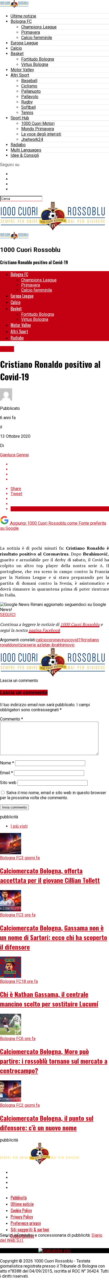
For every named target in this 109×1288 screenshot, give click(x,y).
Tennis (27, 112)
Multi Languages (26, 150)
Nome (7, 762)
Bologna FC (21, 21)
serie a (32, 644)
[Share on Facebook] (60, 464)
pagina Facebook (44, 630)
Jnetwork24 (32, 139)
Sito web (8, 782)
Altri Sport (20, 75)
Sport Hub (20, 117)
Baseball (29, 80)
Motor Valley (22, 69)
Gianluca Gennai (14, 454)
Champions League (39, 27)
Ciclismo (29, 86)
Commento (11, 719)
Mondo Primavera (37, 128)
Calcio (16, 48)
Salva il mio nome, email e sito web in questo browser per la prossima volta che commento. (53, 795)
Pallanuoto (31, 91)
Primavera (30, 32)
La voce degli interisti (41, 134)
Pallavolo (29, 96)
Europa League (24, 42)
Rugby (27, 101)
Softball (28, 107)
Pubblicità (19, 1197)
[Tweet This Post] (60, 469)
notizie (20, 644)
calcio (41, 639)
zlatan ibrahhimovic (57, 644)
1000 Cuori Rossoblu (79, 624)
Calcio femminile (36, 37)
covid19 (75, 639)
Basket (17, 53)
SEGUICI (8, 614)
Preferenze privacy (26, 1223)
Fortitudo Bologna (37, 59)
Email (6, 772)
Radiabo (18, 144)
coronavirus (57, 639)
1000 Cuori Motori (37, 123)
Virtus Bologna (34, 64)
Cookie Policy (21, 1210)
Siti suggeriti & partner (30, 1229)
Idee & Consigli (25, 155)
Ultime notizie (23, 16)
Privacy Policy (22, 1217)
